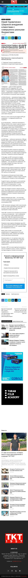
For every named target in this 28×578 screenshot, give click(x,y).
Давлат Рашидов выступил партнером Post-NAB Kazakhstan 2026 (18, 491)
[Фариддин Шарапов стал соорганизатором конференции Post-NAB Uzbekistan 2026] (5, 499)
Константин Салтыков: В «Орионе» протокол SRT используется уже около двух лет (20, 311)
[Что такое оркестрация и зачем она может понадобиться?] (5, 335)
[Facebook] (8, 571)
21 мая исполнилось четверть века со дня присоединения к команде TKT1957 (12, 454)
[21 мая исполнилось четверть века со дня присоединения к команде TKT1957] (14, 442)
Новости (4, 430)
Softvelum (8, 294)
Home (2, 17)
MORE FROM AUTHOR (18, 321)
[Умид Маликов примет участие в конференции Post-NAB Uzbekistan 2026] (5, 513)
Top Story (3, 328)
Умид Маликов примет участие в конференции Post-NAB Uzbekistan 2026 (18, 513)
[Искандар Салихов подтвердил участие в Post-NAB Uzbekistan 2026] (5, 506)
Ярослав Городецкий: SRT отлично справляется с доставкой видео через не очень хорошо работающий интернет (7, 312)
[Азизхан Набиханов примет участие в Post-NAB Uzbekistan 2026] (5, 477)
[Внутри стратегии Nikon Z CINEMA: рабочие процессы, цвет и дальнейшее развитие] (5, 326)
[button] (26, 2)
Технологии (8, 19)
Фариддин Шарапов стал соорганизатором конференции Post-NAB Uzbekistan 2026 (17, 499)
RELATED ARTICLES (6, 321)
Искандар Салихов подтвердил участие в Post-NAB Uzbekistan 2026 (17, 506)
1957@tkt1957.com (16, 561)
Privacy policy (24, 576)
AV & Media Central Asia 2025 (4, 343)
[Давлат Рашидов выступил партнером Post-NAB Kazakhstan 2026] (5, 491)
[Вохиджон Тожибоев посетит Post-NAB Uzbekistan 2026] (5, 470)
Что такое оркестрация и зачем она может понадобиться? (16, 335)
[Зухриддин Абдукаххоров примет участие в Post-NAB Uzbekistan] (5, 484)
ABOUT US (14, 548)
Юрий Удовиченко (15, 294)
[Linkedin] (16, 571)
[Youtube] (19, 571)
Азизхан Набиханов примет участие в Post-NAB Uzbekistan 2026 (17, 477)
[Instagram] (12, 571)
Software (7, 17)
